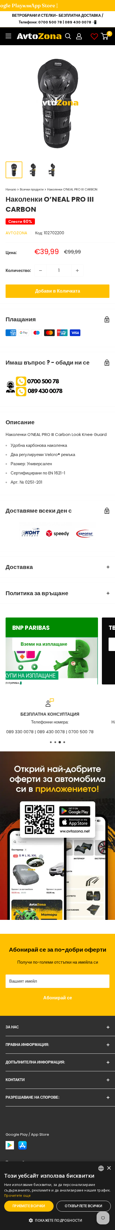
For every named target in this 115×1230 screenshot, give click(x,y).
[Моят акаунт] (79, 36)
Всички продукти (32, 189)
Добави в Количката (57, 291)
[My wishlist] (94, 36)
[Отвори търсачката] (68, 36)
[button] (57, 1220)
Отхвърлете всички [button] (83, 1206)
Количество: (18, 270)
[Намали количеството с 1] (40, 270)
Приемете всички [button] (29, 1206)
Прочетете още (17, 1195)
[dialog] (57, 1195)
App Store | (36, 5)
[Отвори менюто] (8, 36)
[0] (104, 36)
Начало (11, 189)
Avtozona (16, 233)
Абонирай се (57, 998)
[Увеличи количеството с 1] (77, 270)
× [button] (109, 1168)
